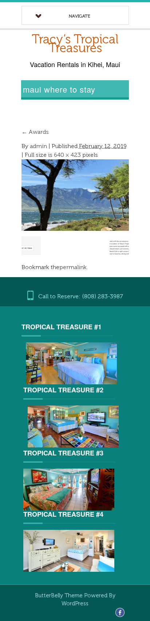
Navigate (79, 16)
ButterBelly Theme (59, 595)
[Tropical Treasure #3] (68, 488)
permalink (73, 267)
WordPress (75, 603)
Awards (35, 131)
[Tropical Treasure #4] (68, 550)
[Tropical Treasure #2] (73, 426)
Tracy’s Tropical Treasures (75, 43)
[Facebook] (120, 612)
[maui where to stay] (75, 194)
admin (38, 146)
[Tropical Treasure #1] (71, 363)
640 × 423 (67, 154)
